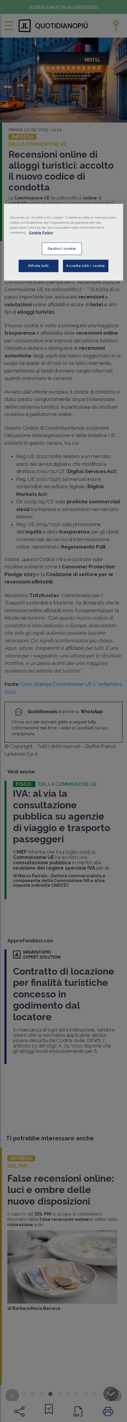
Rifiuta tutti (38, 266)
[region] (63, 242)
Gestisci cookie (62, 248)
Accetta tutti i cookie (85, 266)
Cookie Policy (41, 232)
